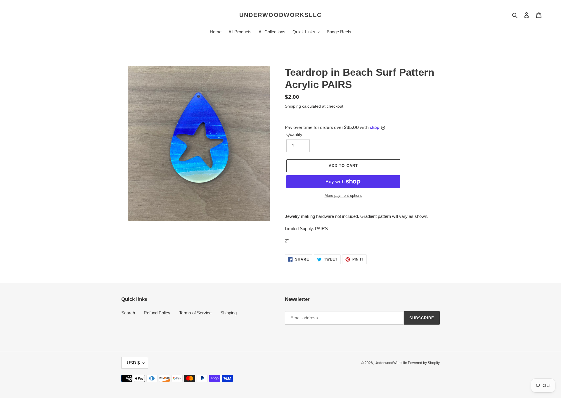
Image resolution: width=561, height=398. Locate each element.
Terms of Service (195, 312)
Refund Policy (157, 312)
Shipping (293, 106)
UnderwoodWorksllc (280, 15)
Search (128, 312)
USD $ (133, 362)
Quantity (294, 134)
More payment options (343, 195)
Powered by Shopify (424, 363)
